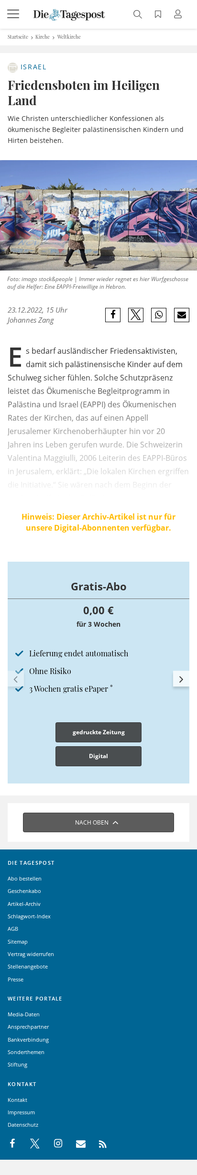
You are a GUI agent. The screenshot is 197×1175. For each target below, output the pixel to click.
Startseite (18, 36)
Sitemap (18, 941)
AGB (13, 928)
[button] (16, 679)
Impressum (21, 1112)
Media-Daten (24, 1014)
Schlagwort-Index (29, 916)
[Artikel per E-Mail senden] (181, 315)
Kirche (42, 36)
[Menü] (14, 14)
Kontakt (17, 1099)
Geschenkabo (24, 890)
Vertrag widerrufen (31, 953)
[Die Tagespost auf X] (30, 1144)
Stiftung (17, 1064)
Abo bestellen (25, 878)
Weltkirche (69, 36)
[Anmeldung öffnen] (179, 15)
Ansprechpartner (28, 1026)
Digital (98, 756)
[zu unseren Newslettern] (76, 1144)
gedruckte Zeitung (99, 732)
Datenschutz (23, 1124)
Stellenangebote (28, 966)
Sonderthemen (26, 1051)
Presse (15, 979)
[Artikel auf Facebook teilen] (113, 315)
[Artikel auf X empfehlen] (136, 315)
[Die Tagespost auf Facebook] (13, 1144)
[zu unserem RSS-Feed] (98, 1144)
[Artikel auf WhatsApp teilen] (159, 315)
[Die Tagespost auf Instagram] (53, 1144)
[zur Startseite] (69, 14)
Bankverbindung (28, 1039)
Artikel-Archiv (24, 903)
